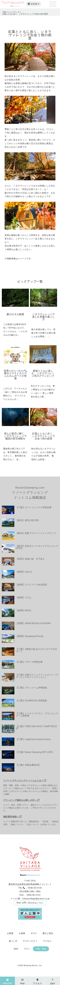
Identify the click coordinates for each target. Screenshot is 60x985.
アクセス (47, 941)
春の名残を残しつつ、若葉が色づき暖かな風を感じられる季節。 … (43, 333)
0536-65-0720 (35, 888)
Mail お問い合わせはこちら (30, 902)
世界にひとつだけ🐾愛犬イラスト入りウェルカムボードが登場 (15, 374)
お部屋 (10, 933)
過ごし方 (13, 941)
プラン (27, 949)
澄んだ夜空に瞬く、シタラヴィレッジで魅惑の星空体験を (15, 436)
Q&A (16, 949)
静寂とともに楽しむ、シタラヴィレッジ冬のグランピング (43, 373)
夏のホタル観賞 (15, 314)
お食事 (22, 933)
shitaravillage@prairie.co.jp (36, 898)
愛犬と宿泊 (48, 933)
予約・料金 (41, 949)
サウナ (34, 933)
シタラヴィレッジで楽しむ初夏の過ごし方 (43, 317)
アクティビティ (30, 941)
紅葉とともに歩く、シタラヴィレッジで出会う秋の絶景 (43, 436)
